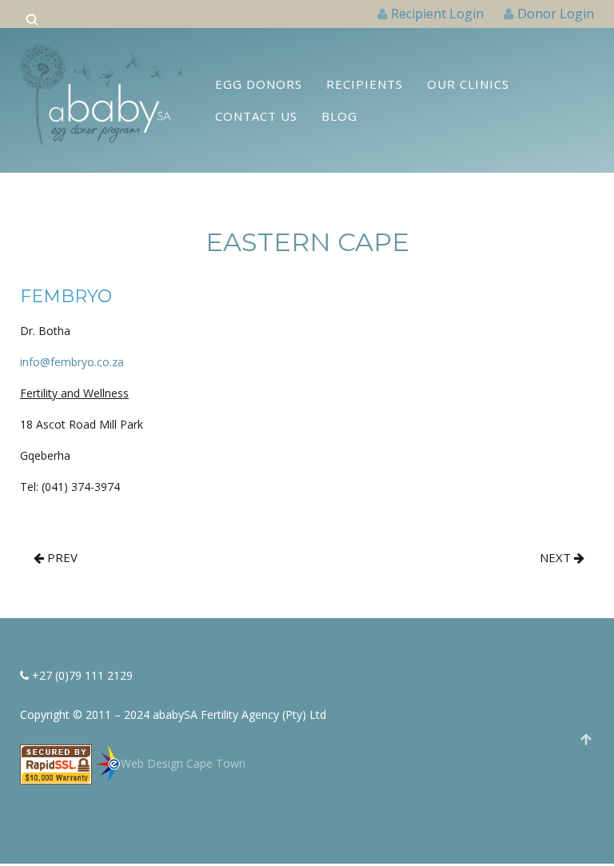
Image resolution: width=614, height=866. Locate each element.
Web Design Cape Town (183, 763)
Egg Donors (258, 84)
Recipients (364, 84)
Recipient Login (437, 13)
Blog (339, 116)
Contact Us (256, 116)
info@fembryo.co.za (72, 361)
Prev (61, 557)
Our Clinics (468, 84)
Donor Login (555, 13)
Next (557, 557)
